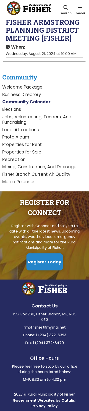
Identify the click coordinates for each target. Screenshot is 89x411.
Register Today (44, 262)
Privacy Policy (44, 406)
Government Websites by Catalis (44, 400)
